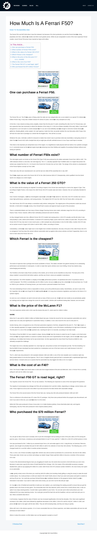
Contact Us (91, 5)
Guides (24, 5)
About (84, 5)
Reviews (17, 5)
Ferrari (11, 29)
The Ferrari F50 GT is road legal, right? (25, 64)
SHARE (21, 59)
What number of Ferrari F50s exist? (24, 50)
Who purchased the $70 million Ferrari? (25, 67)
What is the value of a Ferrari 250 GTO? (25, 52)
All (37, 5)
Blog (31, 5)
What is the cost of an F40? (21, 62)
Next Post (81, 524)
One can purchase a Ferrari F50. (23, 47)
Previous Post (17, 524)
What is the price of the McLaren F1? (24, 57)
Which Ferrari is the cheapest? (22, 54)
